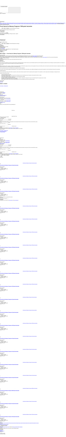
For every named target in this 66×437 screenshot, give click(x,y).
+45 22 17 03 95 (8, 100)
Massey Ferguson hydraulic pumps (34, 23)
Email (9, 122)
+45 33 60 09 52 (7, 140)
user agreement (16, 153)
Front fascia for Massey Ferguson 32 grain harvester (9, 351)
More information (2, 143)
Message (9, 124)
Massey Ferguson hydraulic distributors (23, 23)
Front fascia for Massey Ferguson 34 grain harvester (9, 338)
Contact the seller (2, 40)
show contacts (35, 56)
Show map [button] (13, 110)
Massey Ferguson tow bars (42, 23)
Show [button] (5, 100)
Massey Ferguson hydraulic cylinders (51, 23)
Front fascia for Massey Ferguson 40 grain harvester (9, 165)
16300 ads (3, 92)
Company (9, 145)
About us (1, 424)
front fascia (3, 48)
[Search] (14, 10)
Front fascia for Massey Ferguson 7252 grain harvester (9, 416)
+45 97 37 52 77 (8, 101)
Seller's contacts (6, 424)
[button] (33, 17)
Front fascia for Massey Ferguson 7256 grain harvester (9, 178)
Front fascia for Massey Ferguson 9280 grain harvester (9, 390)
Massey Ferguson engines (14, 23)
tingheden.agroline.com (3, 95)
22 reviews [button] (1, 94)
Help (3, 424)
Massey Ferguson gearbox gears (6, 23)
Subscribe (1, 199)
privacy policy (11, 153)
